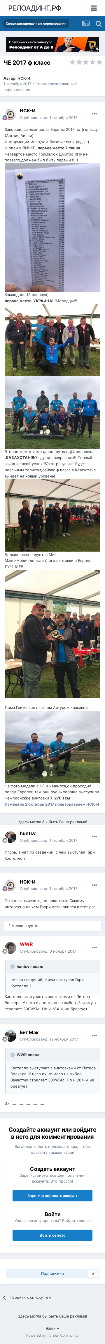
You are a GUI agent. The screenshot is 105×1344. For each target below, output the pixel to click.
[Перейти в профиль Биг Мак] (10, 1036)
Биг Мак (29, 1032)
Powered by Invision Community (52, 1335)
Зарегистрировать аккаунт (52, 1195)
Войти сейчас (52, 1235)
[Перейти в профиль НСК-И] (10, 114)
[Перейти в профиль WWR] (10, 948)
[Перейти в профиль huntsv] (10, 837)
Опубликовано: (48, 117)
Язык (51, 1328)
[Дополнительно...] (94, 114)
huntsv (28, 833)
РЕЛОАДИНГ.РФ (35, 8)
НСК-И (24, 78)
